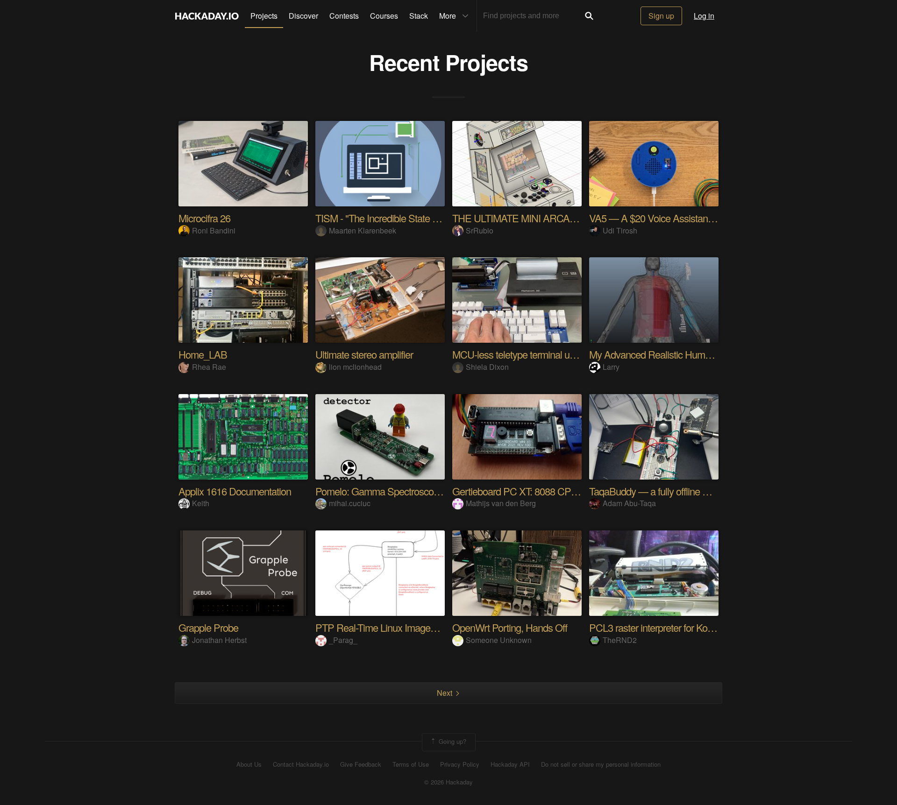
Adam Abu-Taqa (629, 503)
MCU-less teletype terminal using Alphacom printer (555, 354)
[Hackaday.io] (207, 16)
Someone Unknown (499, 640)
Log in (704, 15)
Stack (418, 15)
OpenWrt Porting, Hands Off (509, 627)
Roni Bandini (213, 230)
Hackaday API (510, 764)
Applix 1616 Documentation (234, 491)
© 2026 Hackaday (448, 782)
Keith (200, 503)
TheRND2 (620, 640)
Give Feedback (360, 764)
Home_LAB (202, 354)
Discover (303, 15)
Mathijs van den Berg (501, 503)
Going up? (451, 741)
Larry (611, 366)
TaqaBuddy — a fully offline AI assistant (669, 491)
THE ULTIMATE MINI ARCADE (517, 218)
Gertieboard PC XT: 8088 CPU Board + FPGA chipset (562, 491)
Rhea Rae (209, 366)
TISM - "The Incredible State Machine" (392, 218)
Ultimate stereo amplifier (364, 354)
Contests (344, 15)
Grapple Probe (208, 627)
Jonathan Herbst (219, 640)
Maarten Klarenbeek (362, 230)
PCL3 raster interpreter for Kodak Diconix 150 (681, 627)
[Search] (589, 16)
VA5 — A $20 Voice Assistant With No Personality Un (698, 218)
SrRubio (479, 230)
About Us (249, 764)
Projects (264, 15)
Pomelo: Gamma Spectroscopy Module (395, 491)
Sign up (661, 15)
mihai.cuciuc (349, 503)
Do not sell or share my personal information (601, 764)
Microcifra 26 (204, 218)
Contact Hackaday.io (301, 764)
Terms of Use (410, 764)
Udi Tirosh (620, 230)
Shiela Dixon (487, 366)
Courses (384, 15)
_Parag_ (343, 640)
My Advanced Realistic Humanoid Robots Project (689, 354)
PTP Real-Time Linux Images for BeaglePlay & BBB (421, 627)
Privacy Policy (459, 764)
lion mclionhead (355, 366)
